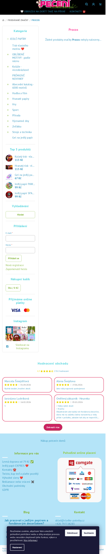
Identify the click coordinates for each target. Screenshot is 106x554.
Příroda (16, 115)
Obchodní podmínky (13, 485)
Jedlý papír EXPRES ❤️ (15, 465)
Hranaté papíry (20, 98)
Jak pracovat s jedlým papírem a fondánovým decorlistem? (26, 522)
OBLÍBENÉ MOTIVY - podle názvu (21, 58)
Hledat (20, 214)
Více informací (31, 540)
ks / (13, 287)
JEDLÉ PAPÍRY (18, 38)
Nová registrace (15, 265)
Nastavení (17, 547)
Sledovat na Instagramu (22, 346)
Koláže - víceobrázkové (20, 68)
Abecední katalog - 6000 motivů (23, 86)
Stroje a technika (22, 132)
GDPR (5, 489)
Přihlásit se (13, 258)
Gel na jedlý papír (22, 137)
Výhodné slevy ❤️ (12, 477)
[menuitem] (42, 11)
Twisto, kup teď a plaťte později (20, 473)
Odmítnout (72, 533)
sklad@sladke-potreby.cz (69, 520)
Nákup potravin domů (53, 440)
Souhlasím (89, 533)
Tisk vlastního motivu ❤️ (20, 47)
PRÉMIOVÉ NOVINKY (18, 77)
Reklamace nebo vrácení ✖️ (18, 481)
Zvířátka (16, 126)
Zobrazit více (53, 427)
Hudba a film (19, 93)
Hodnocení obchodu (53, 363)
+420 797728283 (65, 523)
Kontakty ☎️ (9, 469)
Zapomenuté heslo (16, 269)
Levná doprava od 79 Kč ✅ (18, 461)
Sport (15, 109)
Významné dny (20, 121)
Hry (14, 104)
